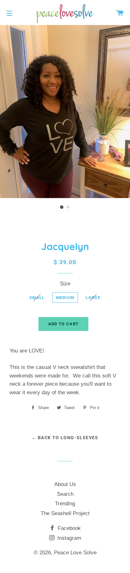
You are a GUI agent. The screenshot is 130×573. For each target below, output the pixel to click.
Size (65, 284)
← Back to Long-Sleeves (65, 437)
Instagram (68, 538)
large (93, 297)
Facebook (68, 528)
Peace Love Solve (75, 553)
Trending (65, 504)
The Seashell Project (65, 513)
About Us (65, 484)
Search (65, 494)
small (37, 297)
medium (65, 297)
